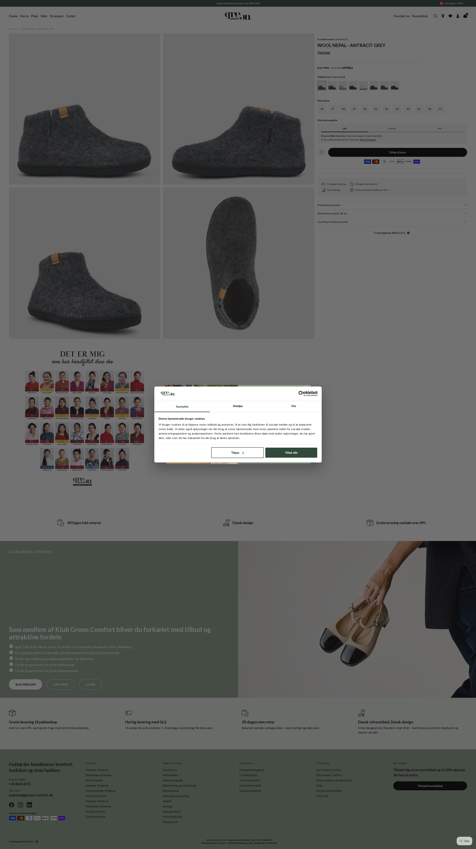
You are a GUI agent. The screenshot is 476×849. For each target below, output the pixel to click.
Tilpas (235, 452)
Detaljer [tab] (238, 405)
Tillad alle (291, 452)
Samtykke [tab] (182, 406)
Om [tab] (293, 405)
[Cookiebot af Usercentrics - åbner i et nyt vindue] (301, 393)
